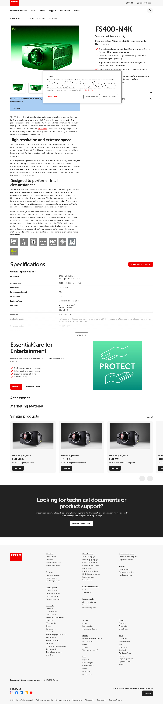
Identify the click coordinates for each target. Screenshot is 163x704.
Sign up (147, 693)
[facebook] (16, 692)
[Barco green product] (14, 29)
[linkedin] (21, 692)
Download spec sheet (139, 264)
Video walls (50, 606)
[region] (82, 86)
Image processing (88, 599)
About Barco (65, 11)
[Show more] (81, 335)
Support (52, 11)
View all (149, 417)
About (121, 636)
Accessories (20, 398)
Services (122, 566)
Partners (77, 11)
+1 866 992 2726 (49, 680)
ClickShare (49, 554)
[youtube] (31, 692)
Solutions (49, 620)
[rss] (26, 692)
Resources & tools (104, 93)
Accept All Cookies (109, 96)
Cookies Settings (52, 96)
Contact (42, 11)
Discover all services (35, 387)
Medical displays (87, 554)
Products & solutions (18, 11)
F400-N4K (42, 129)
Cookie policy (89, 90)
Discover (16, 387)
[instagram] (11, 692)
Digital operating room (126, 554)
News (33, 11)
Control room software (90, 587)
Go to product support (81, 523)
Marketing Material (26, 406)
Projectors (49, 572)
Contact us (17, 108)
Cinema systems (51, 587)
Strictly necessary (92, 96)
